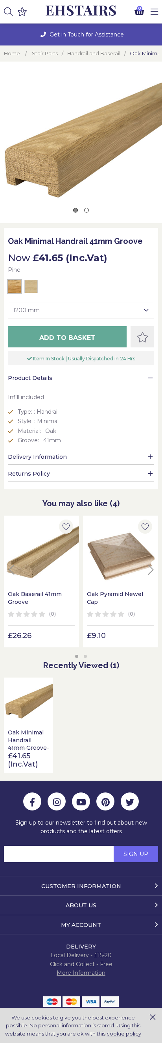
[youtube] (81, 801)
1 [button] (76, 656)
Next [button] (150, 569)
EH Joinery (81, 10)
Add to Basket (67, 338)
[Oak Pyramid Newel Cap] (120, 553)
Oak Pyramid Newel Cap (115, 598)
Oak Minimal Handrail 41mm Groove (27, 740)
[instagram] (57, 801)
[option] (81, 34)
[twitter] (130, 801)
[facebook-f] (32, 801)
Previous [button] (11, 569)
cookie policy (124, 1033)
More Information (81, 972)
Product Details (30, 378)
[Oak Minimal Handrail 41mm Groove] (28, 702)
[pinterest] (105, 801)
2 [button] (85, 656)
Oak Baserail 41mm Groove (35, 598)
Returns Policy (29, 473)
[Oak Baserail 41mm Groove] (41, 553)
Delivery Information (37, 456)
